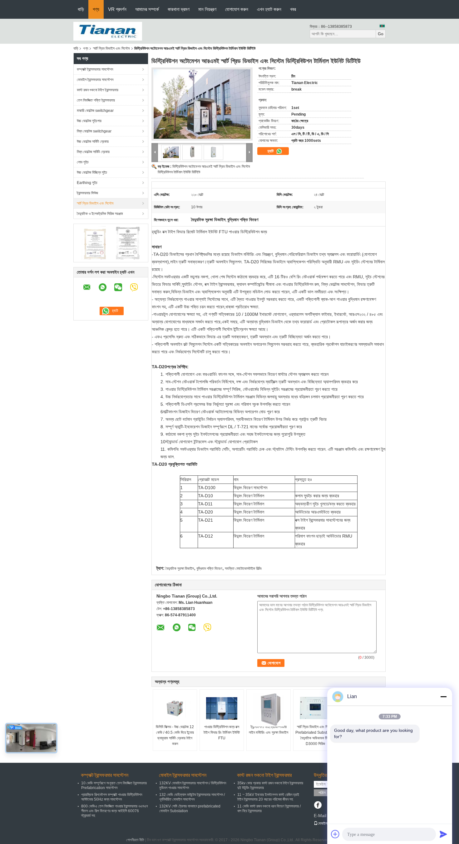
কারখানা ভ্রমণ (179, 9)
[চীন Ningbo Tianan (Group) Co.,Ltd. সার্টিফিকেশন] (94, 243)
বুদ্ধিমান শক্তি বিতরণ (209, 568)
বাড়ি (81, 9)
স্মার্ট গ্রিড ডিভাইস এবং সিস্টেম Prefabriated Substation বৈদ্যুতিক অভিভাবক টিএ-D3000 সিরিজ (315, 735)
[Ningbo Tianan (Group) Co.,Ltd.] (107, 31)
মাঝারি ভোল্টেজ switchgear (95, 110)
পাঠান (322, 792)
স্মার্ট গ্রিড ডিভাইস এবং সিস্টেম (111, 48)
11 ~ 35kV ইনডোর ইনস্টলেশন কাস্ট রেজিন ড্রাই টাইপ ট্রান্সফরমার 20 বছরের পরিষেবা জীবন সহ (268, 797)
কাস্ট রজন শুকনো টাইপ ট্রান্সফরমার (97, 90)
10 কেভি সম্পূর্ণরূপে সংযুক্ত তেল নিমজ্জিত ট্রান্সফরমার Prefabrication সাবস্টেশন (114, 785)
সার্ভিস (174, 553)
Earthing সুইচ (87, 183)
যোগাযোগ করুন (236, 9)
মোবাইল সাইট (326, 823)
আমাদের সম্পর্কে (147, 9)
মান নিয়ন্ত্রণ (207, 9)
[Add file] (335, 834)
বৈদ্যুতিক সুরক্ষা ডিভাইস (179, 568)
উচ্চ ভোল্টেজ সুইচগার (89, 121)
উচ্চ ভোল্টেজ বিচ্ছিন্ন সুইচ (92, 172)
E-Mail (320, 815)
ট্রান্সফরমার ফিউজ (87, 193)
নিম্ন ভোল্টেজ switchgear (94, 131)
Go (380, 34)
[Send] (443, 834)
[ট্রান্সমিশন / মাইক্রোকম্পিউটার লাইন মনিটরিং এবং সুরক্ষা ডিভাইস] (268, 710)
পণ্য (96, 9)
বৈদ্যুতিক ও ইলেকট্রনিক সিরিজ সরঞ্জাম (100, 213)
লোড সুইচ (83, 162)
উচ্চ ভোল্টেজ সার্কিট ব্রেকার (93, 141)
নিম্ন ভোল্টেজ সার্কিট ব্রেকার (93, 152)
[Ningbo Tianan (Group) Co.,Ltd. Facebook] (318, 805)
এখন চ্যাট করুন (269, 9)
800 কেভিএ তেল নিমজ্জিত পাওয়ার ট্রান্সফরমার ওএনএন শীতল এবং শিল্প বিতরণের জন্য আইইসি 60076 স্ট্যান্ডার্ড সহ (114, 811)
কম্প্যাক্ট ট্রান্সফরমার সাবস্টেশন (95, 69)
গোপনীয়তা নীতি (135, 840)
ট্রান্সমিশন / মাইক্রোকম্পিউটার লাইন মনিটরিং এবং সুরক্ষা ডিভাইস (268, 730)
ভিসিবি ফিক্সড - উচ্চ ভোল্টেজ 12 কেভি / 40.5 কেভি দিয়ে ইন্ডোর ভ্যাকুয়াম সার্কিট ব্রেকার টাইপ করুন (175, 735)
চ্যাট (271, 151)
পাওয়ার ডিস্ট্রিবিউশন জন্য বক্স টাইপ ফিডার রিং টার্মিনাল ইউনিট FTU (222, 732)
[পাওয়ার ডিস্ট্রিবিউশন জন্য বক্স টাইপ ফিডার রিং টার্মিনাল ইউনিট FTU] (222, 708)
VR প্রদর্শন (117, 9)
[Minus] (443, 696)
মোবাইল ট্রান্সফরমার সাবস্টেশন (95, 79)
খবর (293, 9)
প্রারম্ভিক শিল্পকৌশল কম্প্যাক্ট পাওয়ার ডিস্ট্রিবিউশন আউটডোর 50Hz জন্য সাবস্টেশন (111, 797)
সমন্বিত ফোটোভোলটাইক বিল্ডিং (243, 568)
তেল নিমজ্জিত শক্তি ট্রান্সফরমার (96, 100)
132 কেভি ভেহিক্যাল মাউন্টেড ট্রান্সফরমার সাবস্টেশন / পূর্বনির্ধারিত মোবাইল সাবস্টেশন (192, 797)
